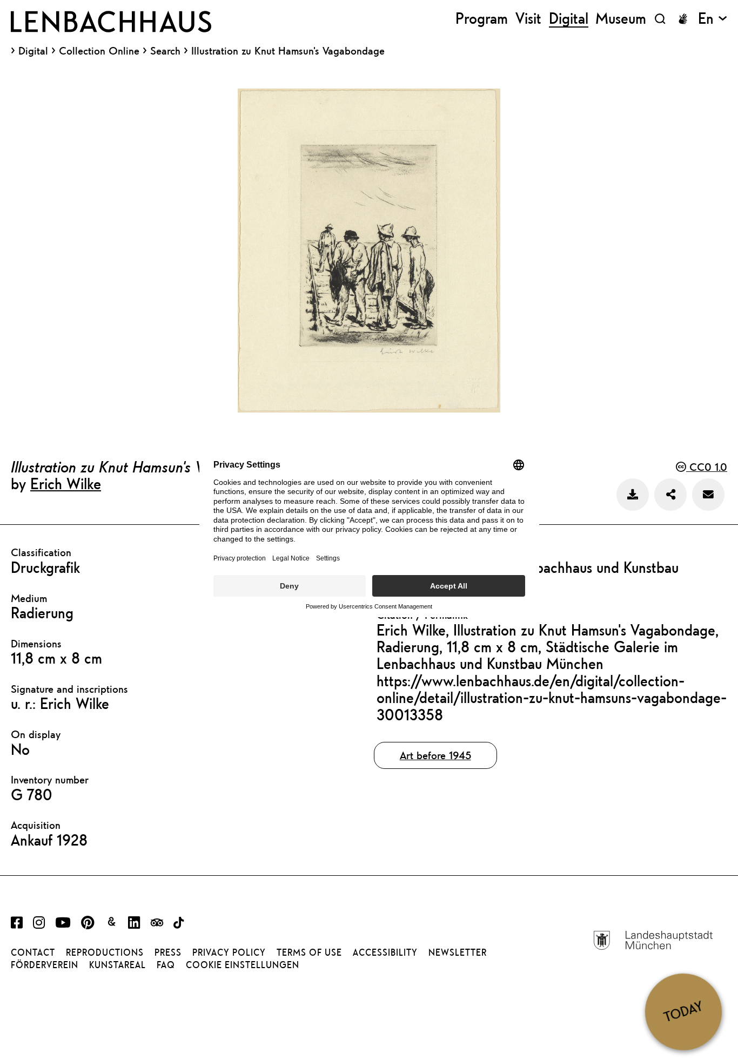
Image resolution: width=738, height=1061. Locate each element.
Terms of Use (309, 952)
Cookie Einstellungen (242, 965)
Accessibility (385, 952)
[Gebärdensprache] (682, 19)
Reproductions (105, 952)
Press (168, 952)
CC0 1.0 (706, 467)
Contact (33, 952)
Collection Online (99, 50)
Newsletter (457, 952)
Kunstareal (117, 965)
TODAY (683, 1011)
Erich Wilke (65, 483)
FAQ (166, 965)
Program (481, 18)
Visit (528, 18)
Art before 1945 (435, 755)
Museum (620, 18)
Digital (33, 50)
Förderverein (44, 965)
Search (165, 50)
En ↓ (712, 18)
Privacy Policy (229, 952)
